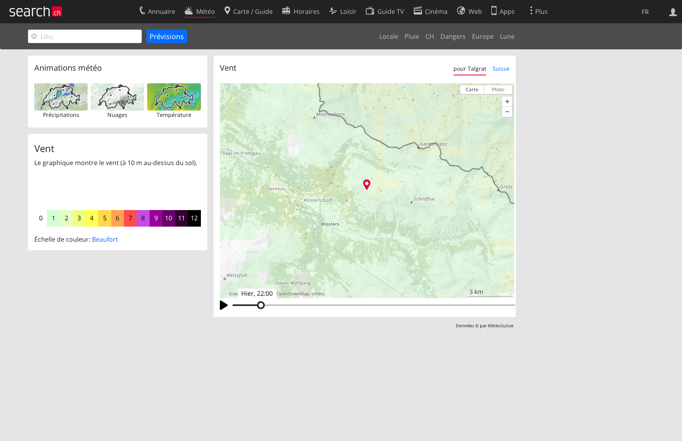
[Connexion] (673, 11)
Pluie (412, 36)
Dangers (453, 36)
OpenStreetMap (293, 294)
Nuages (117, 114)
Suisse (501, 68)
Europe (483, 36)
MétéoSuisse (500, 325)
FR (645, 12)
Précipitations (61, 114)
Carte (472, 89)
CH (429, 36)
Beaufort (105, 239)
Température (174, 114)
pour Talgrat (469, 68)
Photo (498, 89)
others (317, 294)
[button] (507, 101)
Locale (388, 36)
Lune (507, 36)
